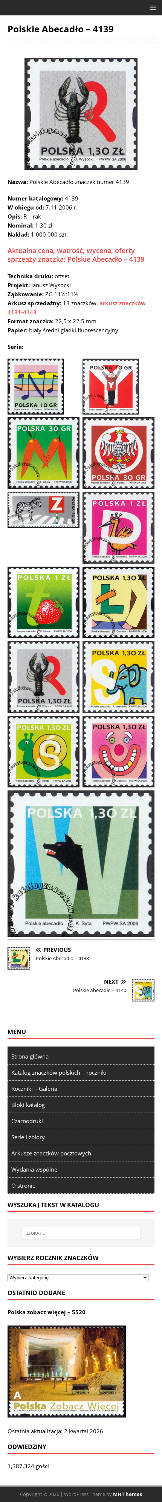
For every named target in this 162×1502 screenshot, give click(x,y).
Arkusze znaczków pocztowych (51, 1153)
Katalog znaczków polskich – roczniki (59, 1072)
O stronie (23, 1185)
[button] (151, 7)
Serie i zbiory (28, 1137)
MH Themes (127, 1494)
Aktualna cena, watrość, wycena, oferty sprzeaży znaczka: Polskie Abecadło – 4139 (76, 255)
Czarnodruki (27, 1121)
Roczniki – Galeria (34, 1088)
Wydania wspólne (34, 1169)
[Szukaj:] (81, 1233)
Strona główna (30, 1056)
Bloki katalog (28, 1104)
